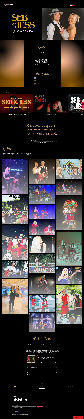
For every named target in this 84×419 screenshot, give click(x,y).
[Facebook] (69, 388)
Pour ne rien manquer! (15, 405)
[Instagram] (70, 388)
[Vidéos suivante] (82, 103)
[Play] (37, 78)
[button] (6, 92)
